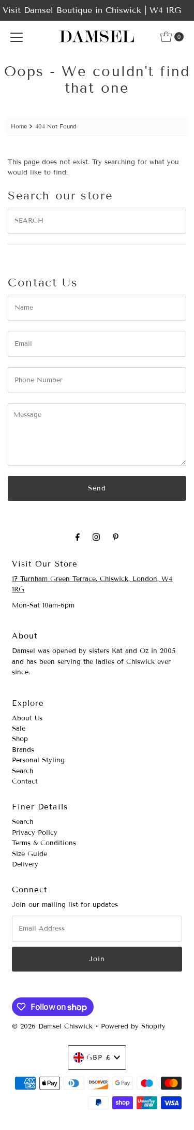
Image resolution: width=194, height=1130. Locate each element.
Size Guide (29, 854)
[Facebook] (78, 537)
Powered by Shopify (133, 1026)
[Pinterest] (115, 537)
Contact (25, 781)
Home (19, 126)
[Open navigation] (17, 36)
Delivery (25, 864)
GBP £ (98, 1057)
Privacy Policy (34, 833)
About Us (27, 718)
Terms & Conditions (44, 843)
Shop (20, 739)
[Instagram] (96, 537)
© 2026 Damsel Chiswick (52, 1026)
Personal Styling (38, 760)
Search (22, 771)
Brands (23, 750)
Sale (18, 729)
